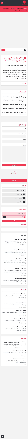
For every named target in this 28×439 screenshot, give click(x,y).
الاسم (24, 128)
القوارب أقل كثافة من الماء (20, 258)
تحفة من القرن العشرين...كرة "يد (19, 293)
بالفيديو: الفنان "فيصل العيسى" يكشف (11, 342)
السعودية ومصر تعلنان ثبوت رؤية (19, 350)
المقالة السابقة (14, 171)
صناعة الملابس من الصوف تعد (20, 249)
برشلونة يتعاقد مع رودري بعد (20, 318)
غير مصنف (13, 65)
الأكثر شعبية (23, 235)
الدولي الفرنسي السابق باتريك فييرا (18, 326)
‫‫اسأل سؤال (14, 180)
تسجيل (19, 224)
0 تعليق (7, 65)
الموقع (24, 139)
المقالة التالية (14, 173)
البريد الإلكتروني (22, 134)
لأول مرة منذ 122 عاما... (21, 302)
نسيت (5, 216)
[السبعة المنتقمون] (24, 3)
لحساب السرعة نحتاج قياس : (20, 239)
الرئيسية (25, 8)
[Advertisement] (14, 31)
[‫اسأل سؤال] (2, 436)
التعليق (24, 145)
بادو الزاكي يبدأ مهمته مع (21, 310)
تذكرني (22, 224)
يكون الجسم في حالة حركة (20, 268)
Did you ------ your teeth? (19, 358)
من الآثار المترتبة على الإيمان (20, 278)
